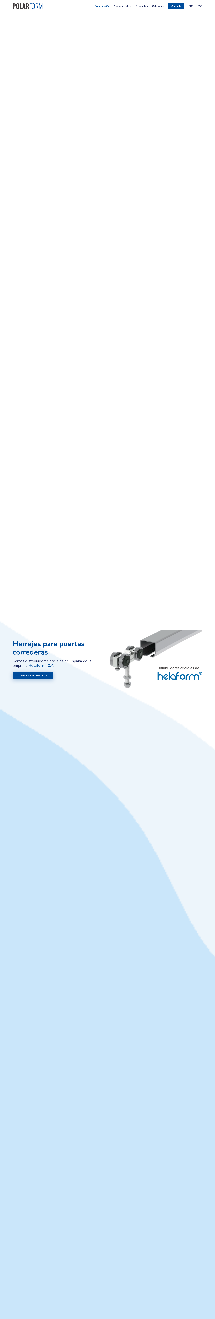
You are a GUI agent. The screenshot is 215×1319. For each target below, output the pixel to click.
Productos (142, 6)
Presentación (102, 6)
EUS (191, 6)
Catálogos (158, 6)
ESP (200, 6)
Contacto (176, 6)
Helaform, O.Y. (41, 665)
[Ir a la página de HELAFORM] (155, 659)
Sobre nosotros (123, 6)
